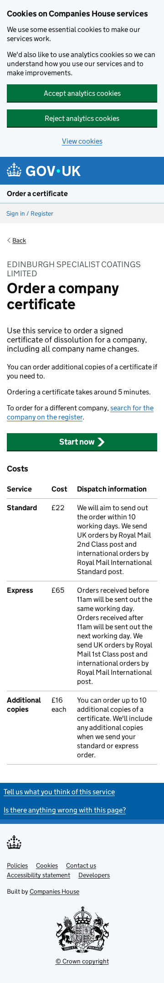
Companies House (54, 891)
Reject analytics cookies (82, 118)
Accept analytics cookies (82, 93)
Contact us (81, 865)
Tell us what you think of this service (59, 791)
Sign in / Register (29, 213)
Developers (94, 875)
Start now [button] (77, 442)
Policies (17, 865)
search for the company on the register (80, 412)
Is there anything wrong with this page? (65, 810)
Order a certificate (37, 193)
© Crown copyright (82, 961)
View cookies (82, 141)
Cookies (47, 865)
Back (19, 240)
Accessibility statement (38, 875)
